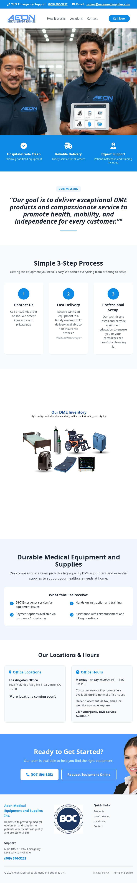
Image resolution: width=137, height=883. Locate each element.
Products (99, 811)
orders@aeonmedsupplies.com (108, 4)
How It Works (56, 18)
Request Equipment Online (88, 774)
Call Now (119, 18)
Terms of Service (123, 872)
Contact (92, 18)
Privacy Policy (101, 872)
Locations (76, 18)
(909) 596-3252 (58, 4)
